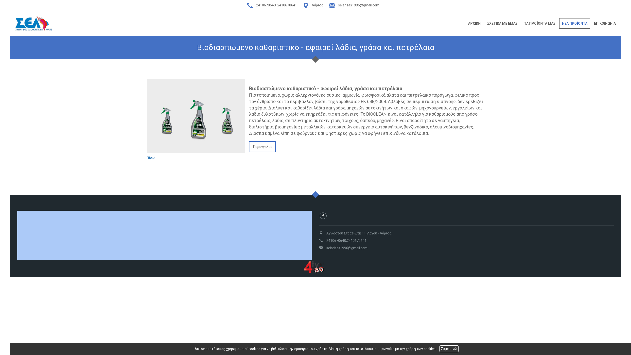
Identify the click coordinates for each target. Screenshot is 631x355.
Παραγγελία (262, 147)
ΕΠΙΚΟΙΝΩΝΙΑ (605, 23)
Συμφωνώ (449, 349)
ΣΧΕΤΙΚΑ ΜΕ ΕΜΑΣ (502, 23)
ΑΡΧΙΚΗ (474, 23)
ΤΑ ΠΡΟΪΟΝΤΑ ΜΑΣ (539, 23)
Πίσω (151, 158)
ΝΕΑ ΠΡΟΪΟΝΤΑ (574, 23)
